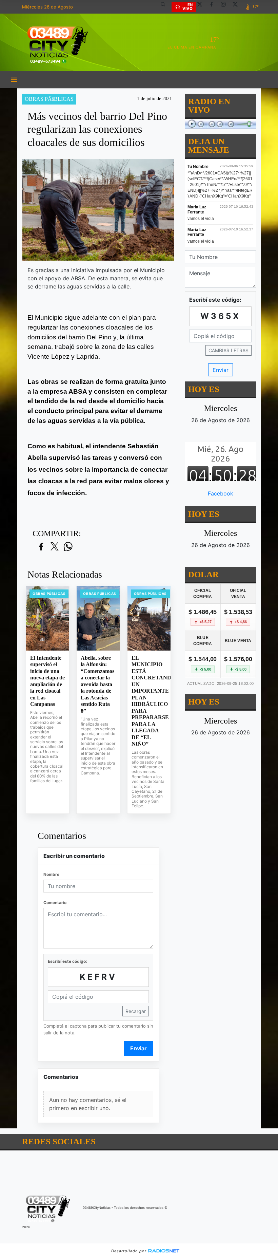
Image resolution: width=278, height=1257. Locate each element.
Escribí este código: (67, 961)
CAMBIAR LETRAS (229, 350)
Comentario (54, 902)
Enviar (138, 1048)
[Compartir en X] (54, 546)
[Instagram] (226, 7)
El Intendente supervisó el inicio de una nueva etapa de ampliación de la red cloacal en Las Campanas (47, 681)
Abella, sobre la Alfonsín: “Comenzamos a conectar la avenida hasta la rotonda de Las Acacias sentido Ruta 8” (97, 684)
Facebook (220, 493)
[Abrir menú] (13, 80)
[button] (165, 7)
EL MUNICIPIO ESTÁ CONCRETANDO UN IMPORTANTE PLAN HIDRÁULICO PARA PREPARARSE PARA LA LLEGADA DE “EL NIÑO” (149, 701)
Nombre (51, 874)
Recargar (135, 1011)
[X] (202, 7)
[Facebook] (214, 7)
